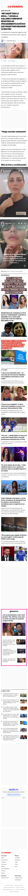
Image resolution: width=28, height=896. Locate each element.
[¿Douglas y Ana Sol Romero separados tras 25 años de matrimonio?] (21, 660)
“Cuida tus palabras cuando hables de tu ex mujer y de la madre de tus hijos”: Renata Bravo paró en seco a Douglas (8, 642)
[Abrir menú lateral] (2, 7)
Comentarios (12, 61)
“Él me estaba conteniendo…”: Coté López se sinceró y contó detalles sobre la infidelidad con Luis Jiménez (11, 702)
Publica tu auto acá (14, 795)
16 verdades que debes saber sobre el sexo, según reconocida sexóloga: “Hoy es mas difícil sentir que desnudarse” (11, 709)
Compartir (4, 61)
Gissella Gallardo (19, 271)
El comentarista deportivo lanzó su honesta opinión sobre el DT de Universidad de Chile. (13, 542)
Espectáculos (5, 11)
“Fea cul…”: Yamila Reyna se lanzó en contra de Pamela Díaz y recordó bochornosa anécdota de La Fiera (14, 437)
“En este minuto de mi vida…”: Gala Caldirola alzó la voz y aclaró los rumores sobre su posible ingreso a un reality (13, 468)
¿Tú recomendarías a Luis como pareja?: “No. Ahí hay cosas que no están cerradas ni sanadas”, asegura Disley (13, 618)
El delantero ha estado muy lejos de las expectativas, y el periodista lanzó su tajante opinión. (13, 412)
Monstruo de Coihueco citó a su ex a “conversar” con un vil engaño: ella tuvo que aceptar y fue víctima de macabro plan (13, 317)
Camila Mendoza (11, 41)
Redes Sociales (11, 271)
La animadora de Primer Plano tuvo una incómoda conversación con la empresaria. (12, 382)
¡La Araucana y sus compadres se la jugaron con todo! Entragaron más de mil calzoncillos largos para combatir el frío (9, 652)
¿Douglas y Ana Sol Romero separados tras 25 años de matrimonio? (9, 660)
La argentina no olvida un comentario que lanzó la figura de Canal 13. (14, 442)
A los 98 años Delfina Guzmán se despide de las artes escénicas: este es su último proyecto (11, 695)
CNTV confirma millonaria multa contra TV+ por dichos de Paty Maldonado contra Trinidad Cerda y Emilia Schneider (11, 730)
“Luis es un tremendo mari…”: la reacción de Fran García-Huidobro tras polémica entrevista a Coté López (13, 376)
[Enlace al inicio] (14, 611)
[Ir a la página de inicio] (15, 7)
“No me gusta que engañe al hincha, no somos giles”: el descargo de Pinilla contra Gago (14, 537)
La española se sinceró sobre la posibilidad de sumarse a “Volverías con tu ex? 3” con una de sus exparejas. (13, 475)
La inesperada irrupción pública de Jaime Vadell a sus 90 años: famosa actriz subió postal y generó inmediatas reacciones (11, 737)
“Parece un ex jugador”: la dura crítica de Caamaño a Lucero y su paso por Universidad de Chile (13, 406)
